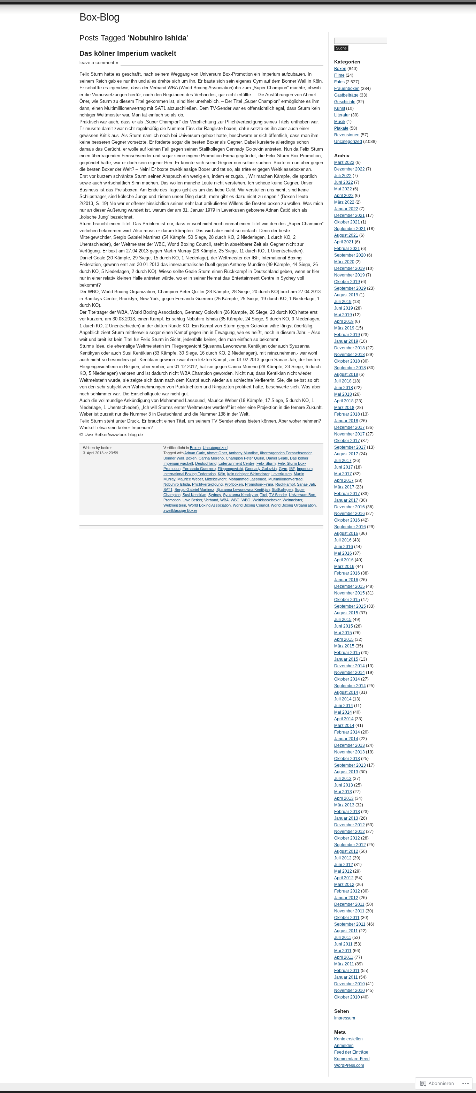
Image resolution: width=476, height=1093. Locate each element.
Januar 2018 (346, 420)
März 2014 (344, 725)
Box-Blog (99, 17)
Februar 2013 (347, 811)
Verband (211, 500)
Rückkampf (285, 484)
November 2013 (349, 752)
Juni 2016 (343, 546)
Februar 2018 (347, 414)
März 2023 (344, 162)
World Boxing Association (209, 505)
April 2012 (344, 877)
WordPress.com (349, 1065)
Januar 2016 (346, 579)
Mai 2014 (343, 712)
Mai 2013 (343, 791)
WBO (246, 500)
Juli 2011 (342, 937)
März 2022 (344, 202)
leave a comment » (98, 62)
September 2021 (350, 228)
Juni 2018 (343, 387)
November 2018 (349, 354)
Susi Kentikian (194, 495)
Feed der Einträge (351, 1052)
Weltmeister (292, 500)
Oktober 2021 (347, 222)
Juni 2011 (343, 944)
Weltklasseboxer (267, 500)
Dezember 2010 (349, 983)
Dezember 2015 (349, 586)
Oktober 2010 (347, 997)
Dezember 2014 (349, 665)
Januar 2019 (346, 341)
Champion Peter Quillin (245, 458)
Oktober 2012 (347, 838)
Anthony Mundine (243, 453)
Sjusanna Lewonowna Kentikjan (243, 489)
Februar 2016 (347, 573)
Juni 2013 (343, 785)
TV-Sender (278, 495)
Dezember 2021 (349, 215)
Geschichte (344, 101)
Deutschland (205, 463)
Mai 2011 (343, 950)
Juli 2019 (343, 301)
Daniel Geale (277, 458)
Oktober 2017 (347, 440)
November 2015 (349, 593)
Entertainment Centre (236, 463)
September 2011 (350, 924)
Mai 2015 (343, 632)
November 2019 (349, 275)
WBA (224, 500)
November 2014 (349, 672)
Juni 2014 (343, 705)
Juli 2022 (343, 175)
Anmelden (344, 1045)
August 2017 (346, 453)
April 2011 (343, 957)
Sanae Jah (306, 484)
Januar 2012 (346, 897)
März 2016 (344, 566)
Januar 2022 (346, 208)
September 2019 (350, 288)
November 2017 (349, 434)
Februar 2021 (347, 248)
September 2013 (350, 765)
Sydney (214, 495)
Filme (339, 75)
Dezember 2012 (349, 824)
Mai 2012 (343, 871)
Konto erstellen (348, 1039)
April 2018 (344, 401)
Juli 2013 (343, 778)
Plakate (341, 128)
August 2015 (346, 612)
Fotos (339, 81)
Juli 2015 (343, 619)
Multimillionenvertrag (285, 479)
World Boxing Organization (293, 505)
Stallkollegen (282, 489)
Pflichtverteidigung (207, 484)
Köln (221, 474)
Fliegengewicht (230, 468)
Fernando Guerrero (199, 468)
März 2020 (344, 261)
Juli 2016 (343, 540)
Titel (263, 495)
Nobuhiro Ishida (176, 484)
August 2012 (346, 851)
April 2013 (344, 798)
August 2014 (346, 692)
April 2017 (344, 480)
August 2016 (346, 533)
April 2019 (344, 321)
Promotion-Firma (259, 484)
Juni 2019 (343, 308)
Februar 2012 (347, 891)
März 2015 (344, 646)
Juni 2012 (343, 864)
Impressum (344, 1018)
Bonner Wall (173, 458)
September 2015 (350, 606)
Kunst (339, 108)
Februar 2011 (347, 970)
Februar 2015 (347, 652)
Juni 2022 (343, 182)
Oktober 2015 (347, 599)
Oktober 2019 (347, 281)
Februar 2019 (347, 334)
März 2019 (344, 328)
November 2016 (349, 513)
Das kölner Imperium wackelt (127, 53)
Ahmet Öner (217, 453)
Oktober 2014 (347, 679)
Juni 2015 (343, 626)
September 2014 (350, 685)
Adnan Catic (194, 453)
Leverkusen (281, 474)
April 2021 (344, 242)
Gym (283, 468)
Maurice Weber (190, 479)
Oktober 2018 (347, 361)
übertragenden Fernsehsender (286, 453)
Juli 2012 (343, 858)
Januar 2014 (346, 738)
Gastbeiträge (346, 95)
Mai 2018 (343, 394)
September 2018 (350, 367)
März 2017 (344, 487)
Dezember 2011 (349, 904)
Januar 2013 (346, 818)
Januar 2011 (346, 977)
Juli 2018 (343, 381)
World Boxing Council (251, 505)
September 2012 (350, 844)
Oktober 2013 (347, 758)
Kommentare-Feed (352, 1058)
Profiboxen (234, 484)
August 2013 (346, 771)
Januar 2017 (346, 500)
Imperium (305, 468)
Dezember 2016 (349, 506)
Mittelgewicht (216, 479)
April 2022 (344, 195)
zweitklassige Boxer (180, 510)
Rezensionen (347, 134)
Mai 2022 (343, 189)
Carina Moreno (211, 458)
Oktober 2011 (347, 917)
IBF (292, 468)
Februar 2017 (347, 493)
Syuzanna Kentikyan (240, 495)
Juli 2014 (343, 699)
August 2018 (346, 374)
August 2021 (346, 235)
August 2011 (346, 930)
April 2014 (344, 718)
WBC (235, 500)
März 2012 (344, 884)
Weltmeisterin (174, 505)
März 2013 (344, 805)
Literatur (342, 115)
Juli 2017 (343, 460)
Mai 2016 (343, 553)
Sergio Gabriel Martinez (194, 489)
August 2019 (346, 295)
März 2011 (344, 964)
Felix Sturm (266, 463)
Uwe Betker (192, 500)
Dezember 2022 (349, 169)
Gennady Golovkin (261, 468)
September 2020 (350, 255)
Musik (339, 121)
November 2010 (349, 990)
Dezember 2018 (349, 348)
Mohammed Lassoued (247, 479)
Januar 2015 (346, 659)
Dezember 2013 (349, 745)
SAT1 (167, 489)
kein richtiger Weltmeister (248, 474)
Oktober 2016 (347, 520)
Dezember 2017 (349, 427)
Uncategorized (215, 448)
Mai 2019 (343, 314)
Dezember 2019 (349, 268)
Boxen (195, 448)
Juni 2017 (343, 467)
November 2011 (349, 911)
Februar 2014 (347, 732)
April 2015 (344, 639)
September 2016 (350, 526)
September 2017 (350, 447)
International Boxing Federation (189, 474)
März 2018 (344, 407)
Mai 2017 (343, 473)
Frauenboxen (347, 88)
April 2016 (344, 559)
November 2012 (349, 831)
